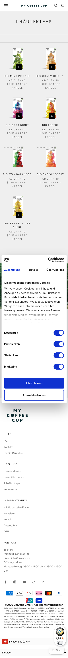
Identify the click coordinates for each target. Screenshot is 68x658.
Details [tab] (33, 269)
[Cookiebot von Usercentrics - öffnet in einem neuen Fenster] (48, 259)
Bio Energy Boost (50, 174)
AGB (6, 531)
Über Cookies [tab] (55, 269)
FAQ (6, 440)
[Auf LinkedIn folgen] (43, 582)
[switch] (58, 344)
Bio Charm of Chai (50, 76)
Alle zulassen (34, 383)
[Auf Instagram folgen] (15, 582)
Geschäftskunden (14, 477)
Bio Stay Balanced (17, 174)
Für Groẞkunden (13, 453)
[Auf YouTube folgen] (24, 582)
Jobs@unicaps (12, 483)
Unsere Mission (12, 471)
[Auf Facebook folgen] (5, 582)
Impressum (10, 489)
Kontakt (8, 447)
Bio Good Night (17, 125)
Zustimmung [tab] (12, 269)
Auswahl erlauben (34, 395)
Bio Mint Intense (17, 76)
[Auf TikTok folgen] (34, 582)
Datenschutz (11, 525)
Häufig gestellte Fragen (17, 507)
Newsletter (10, 513)
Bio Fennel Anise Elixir (17, 225)
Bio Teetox (50, 125)
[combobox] (34, 641)
